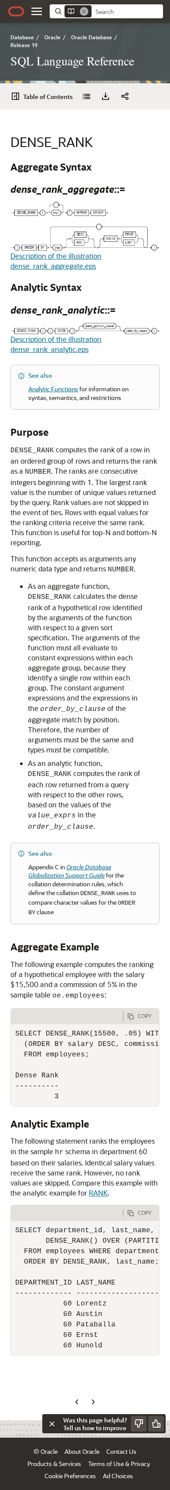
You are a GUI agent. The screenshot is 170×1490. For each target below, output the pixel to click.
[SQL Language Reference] (86, 96)
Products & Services (54, 1463)
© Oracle (46, 1451)
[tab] (67, 1016)
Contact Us (121, 1451)
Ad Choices (118, 1476)
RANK (98, 1192)
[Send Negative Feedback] (138, 1424)
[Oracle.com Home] (16, 11)
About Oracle (82, 1451)
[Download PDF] (105, 96)
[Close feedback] (52, 1424)
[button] (37, 11)
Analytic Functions (53, 389)
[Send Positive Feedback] (156, 1424)
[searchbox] (127, 11)
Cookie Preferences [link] (70, 1476)
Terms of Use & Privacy (119, 1463)
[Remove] (84, 11)
